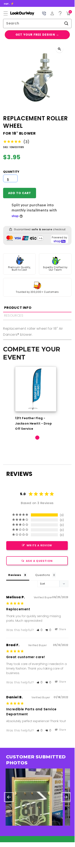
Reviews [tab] (14, 575)
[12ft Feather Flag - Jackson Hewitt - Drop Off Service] (35, 389)
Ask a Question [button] (39, 561)
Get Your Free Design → (37, 35)
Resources (13, 315)
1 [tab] (37, 438)
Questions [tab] (42, 575)
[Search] (66, 23)
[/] (18, 13)
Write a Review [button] (39, 545)
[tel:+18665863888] (44, 13)
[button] (6, 13)
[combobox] (37, 23)
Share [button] (62, 629)
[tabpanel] (35, 398)
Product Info (17, 307)
